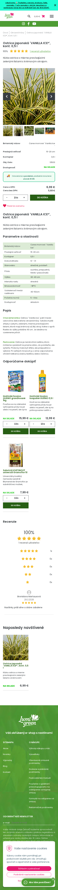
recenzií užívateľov (40, 51)
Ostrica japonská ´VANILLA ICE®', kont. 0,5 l (15, 665)
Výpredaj (7, 760)
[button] (53, 879)
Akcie (5, 748)
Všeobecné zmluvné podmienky (39, 762)
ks (16, 197)
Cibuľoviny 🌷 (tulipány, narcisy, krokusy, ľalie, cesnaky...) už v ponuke (26, 4)
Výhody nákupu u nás (39, 748)
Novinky (6, 754)
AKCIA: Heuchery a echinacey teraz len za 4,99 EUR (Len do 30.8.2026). (26, 6)
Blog (5, 766)
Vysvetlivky (34, 754)
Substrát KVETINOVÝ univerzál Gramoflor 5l (15, 471)
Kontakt (6, 772)
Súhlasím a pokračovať (29, 868)
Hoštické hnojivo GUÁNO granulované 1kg (14, 398)
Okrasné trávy (17, 32)
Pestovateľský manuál (40, 778)
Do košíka (42, 197)
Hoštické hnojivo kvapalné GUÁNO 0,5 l (41, 397)
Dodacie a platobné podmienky (38, 771)
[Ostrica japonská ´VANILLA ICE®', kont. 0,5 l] (29, 96)
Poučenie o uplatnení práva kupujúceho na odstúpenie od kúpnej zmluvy (39, 788)
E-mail (6, 822)
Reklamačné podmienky (41, 807)
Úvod (5, 32)
